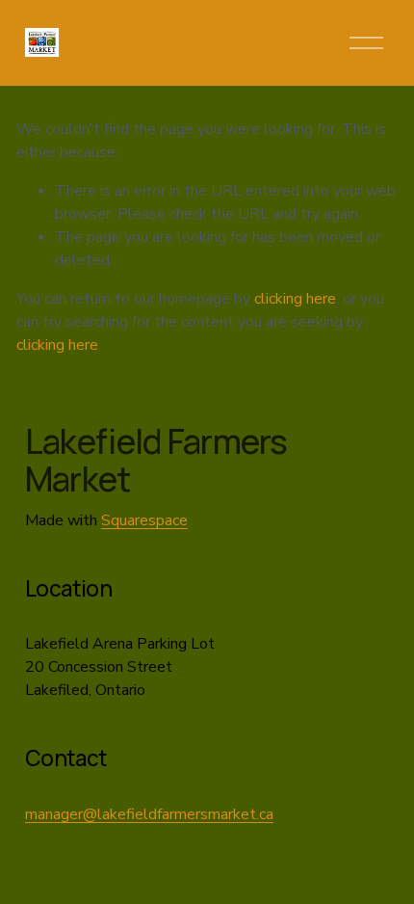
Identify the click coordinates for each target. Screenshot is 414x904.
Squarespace (144, 520)
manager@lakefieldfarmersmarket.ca (149, 814)
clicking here (295, 298)
